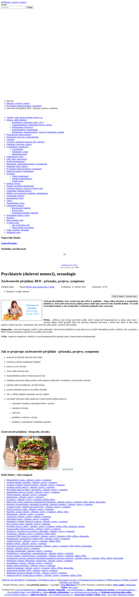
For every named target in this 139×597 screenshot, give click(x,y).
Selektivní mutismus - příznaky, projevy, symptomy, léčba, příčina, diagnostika (40, 568)
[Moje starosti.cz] (114, 580)
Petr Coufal (118, 585)
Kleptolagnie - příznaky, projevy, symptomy (25, 497)
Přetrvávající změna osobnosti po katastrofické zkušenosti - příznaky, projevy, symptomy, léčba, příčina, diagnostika (56, 502)
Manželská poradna (125, 594)
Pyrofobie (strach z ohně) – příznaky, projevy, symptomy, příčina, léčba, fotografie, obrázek (46, 526)
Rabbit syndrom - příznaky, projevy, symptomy (27, 543)
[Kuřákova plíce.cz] (47, 580)
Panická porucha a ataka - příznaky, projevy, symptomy (30, 509)
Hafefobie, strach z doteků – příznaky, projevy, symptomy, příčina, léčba (37, 512)
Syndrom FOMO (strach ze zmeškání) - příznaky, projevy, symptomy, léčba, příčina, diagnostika (48, 536)
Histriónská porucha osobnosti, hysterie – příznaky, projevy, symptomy (37, 573)
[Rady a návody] (129, 580)
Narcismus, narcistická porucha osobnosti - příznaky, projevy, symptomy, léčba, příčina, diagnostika (49, 546)
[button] (69, 49)
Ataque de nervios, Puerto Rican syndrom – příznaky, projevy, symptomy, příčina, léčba (44, 575)
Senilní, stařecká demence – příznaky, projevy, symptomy (31, 565)
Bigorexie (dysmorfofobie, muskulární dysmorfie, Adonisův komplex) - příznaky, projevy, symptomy (50, 504)
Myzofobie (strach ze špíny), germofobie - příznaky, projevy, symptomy (37, 490)
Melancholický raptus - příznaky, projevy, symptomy (29, 480)
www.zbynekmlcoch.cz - (40, 590)
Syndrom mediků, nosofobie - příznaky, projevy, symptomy (32, 482)
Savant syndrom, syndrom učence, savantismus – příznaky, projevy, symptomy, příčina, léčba (46, 556)
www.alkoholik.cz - (47, 592)
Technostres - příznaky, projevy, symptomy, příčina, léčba (31, 534)
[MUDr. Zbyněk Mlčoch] (13, 580)
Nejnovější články (9, 243)
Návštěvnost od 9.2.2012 (69, 265)
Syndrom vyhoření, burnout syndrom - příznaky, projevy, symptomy (36, 485)
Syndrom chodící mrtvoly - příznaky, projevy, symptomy (31, 487)
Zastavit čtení (131, 296)
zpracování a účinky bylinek (87, 594)
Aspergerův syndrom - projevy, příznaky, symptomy (29, 516)
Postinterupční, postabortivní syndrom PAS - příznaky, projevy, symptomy (38, 538)
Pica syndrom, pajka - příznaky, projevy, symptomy (28, 524)
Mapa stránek (73, 587)
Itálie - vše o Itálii (109, 594)
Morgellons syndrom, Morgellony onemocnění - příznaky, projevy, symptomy (40, 561)
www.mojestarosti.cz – (90, 590)
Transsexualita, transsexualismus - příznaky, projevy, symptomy (34, 529)
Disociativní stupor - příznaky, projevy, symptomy (28, 519)
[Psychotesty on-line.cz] (67, 580)
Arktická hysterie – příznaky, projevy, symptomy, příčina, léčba (34, 541)
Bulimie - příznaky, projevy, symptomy (23, 548)
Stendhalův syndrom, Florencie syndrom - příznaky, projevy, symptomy (37, 521)
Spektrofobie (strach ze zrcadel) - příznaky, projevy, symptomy (33, 492)
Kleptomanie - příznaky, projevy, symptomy (25, 514)
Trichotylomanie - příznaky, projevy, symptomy (27, 494)
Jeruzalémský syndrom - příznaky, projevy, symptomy (30, 563)
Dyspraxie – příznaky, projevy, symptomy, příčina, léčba (31, 499)
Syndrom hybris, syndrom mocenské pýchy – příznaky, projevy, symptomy (39, 507)
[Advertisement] (69, 76)
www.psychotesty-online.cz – (25, 594)
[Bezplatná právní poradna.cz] (92, 580)
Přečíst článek (118, 296)
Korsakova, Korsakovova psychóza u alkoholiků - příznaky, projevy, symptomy (41, 531)
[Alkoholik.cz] (31, 580)
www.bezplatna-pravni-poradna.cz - (100, 592)
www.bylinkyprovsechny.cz (61, 594)
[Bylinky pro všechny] (69, 582)
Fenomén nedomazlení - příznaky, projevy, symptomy (30, 551)
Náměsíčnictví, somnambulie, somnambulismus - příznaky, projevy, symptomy (40, 553)
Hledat (4, 5)
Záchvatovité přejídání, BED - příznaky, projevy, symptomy (32, 570)
